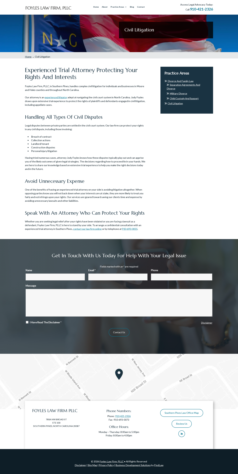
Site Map (92, 465)
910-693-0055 (129, 228)
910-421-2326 (201, 9)
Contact (141, 7)
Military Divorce (178, 93)
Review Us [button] (181, 423)
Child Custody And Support (184, 98)
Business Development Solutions (133, 465)
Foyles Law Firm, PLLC (111, 461)
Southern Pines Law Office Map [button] (182, 412)
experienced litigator (56, 97)
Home (96, 7)
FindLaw (158, 465)
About (105, 7)
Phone (154, 270)
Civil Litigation (175, 103)
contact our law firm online (87, 228)
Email (92, 270)
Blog (132, 7)
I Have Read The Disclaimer (45, 322)
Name (29, 270)
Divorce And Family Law (181, 81)
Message (31, 285)
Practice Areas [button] (117, 7)
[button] (235, 454)
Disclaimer (206, 322)
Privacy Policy (106, 465)
